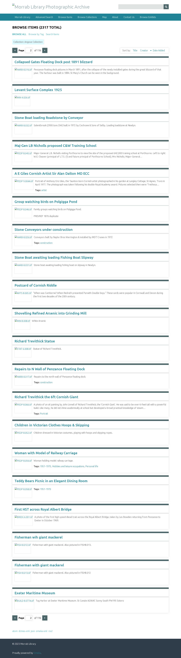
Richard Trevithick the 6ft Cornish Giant (46, 397)
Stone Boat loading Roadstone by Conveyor (49, 118)
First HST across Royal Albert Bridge (43, 509)
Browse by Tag (36, 34)
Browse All (19, 34)
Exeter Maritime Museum (35, 593)
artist (44, 190)
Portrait (44, 413)
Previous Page (14, 50)
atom (15, 631)
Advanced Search (44, 17)
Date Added (159, 50)
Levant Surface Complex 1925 (38, 90)
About (115, 17)
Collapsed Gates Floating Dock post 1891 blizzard (53, 62)
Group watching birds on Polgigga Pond (46, 202)
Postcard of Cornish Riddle (36, 285)
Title (135, 50)
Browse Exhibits (148, 17)
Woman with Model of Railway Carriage (46, 453)
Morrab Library (22, 17)
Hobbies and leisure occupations (68, 466)
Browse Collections (87, 17)
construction (46, 243)
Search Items (52, 34)
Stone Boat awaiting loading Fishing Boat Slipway (54, 257)
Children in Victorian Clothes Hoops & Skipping (52, 425)
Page (21, 50)
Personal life (91, 466)
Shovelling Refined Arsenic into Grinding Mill (50, 313)
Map (104, 17)
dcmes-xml (24, 631)
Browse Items (65, 17)
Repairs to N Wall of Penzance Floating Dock (50, 369)
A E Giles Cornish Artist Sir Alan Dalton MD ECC (52, 173)
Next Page (44, 50)
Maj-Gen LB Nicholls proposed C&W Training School (55, 146)
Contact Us (129, 17)
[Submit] (166, 6)
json (33, 631)
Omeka (37, 653)
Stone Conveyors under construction (44, 230)
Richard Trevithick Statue (35, 341)
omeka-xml (41, 631)
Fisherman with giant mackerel (39, 565)
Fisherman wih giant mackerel (39, 537)
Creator (144, 50)
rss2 (50, 631)
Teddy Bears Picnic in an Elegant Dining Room (51, 481)
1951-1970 (45, 466)
